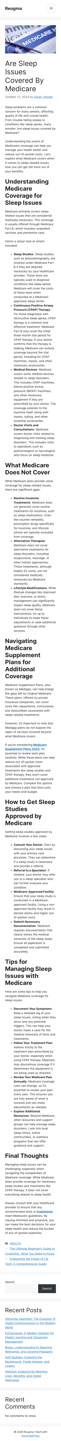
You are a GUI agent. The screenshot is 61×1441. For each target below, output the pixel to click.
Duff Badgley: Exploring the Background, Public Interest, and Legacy (27, 1362)
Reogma (13, 8)
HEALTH (15, 1243)
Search (10, 1282)
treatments (44, 1211)
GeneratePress (31, 1435)
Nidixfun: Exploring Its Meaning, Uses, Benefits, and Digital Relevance (26, 1376)
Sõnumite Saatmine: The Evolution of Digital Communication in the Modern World (30, 1323)
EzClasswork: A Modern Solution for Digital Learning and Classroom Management (29, 1337)
